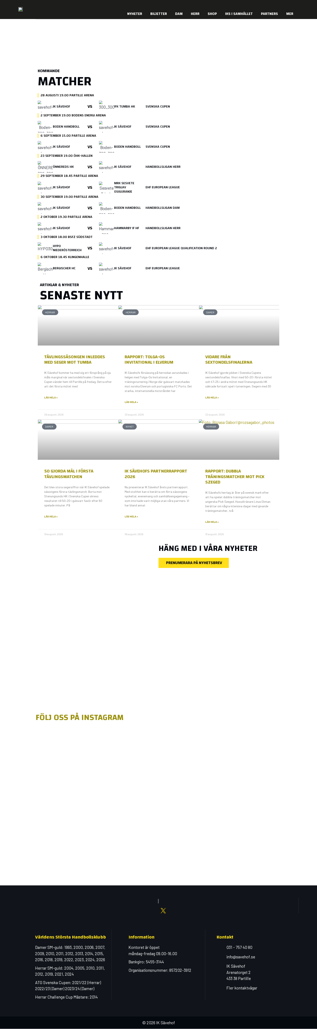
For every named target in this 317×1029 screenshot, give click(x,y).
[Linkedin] (282, 4)
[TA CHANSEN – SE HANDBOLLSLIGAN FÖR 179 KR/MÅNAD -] (59, 807)
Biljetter (158, 13)
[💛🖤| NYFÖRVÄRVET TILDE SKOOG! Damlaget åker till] (257, 763)
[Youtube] (265, 4)
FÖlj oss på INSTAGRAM (80, 717)
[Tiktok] (291, 4)
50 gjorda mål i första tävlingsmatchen (68, 474)
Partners (269, 13)
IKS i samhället (239, 13)
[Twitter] (274, 4)
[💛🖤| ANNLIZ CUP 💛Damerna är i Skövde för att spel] (158, 757)
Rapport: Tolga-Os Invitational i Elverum (149, 359)
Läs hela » (51, 397)
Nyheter (134, 13)
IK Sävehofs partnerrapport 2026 (156, 474)
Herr (195, 13)
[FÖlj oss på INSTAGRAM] (41, 704)
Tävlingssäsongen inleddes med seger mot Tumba (74, 359)
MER (289, 13)
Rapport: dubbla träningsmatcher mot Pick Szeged (234, 476)
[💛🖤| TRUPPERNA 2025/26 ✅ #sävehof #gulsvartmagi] (109, 742)
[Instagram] (256, 4)
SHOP (212, 13)
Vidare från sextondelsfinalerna (228, 359)
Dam (179, 13)
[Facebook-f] (248, 4)
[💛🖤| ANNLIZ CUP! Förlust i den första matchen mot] (208, 773)
